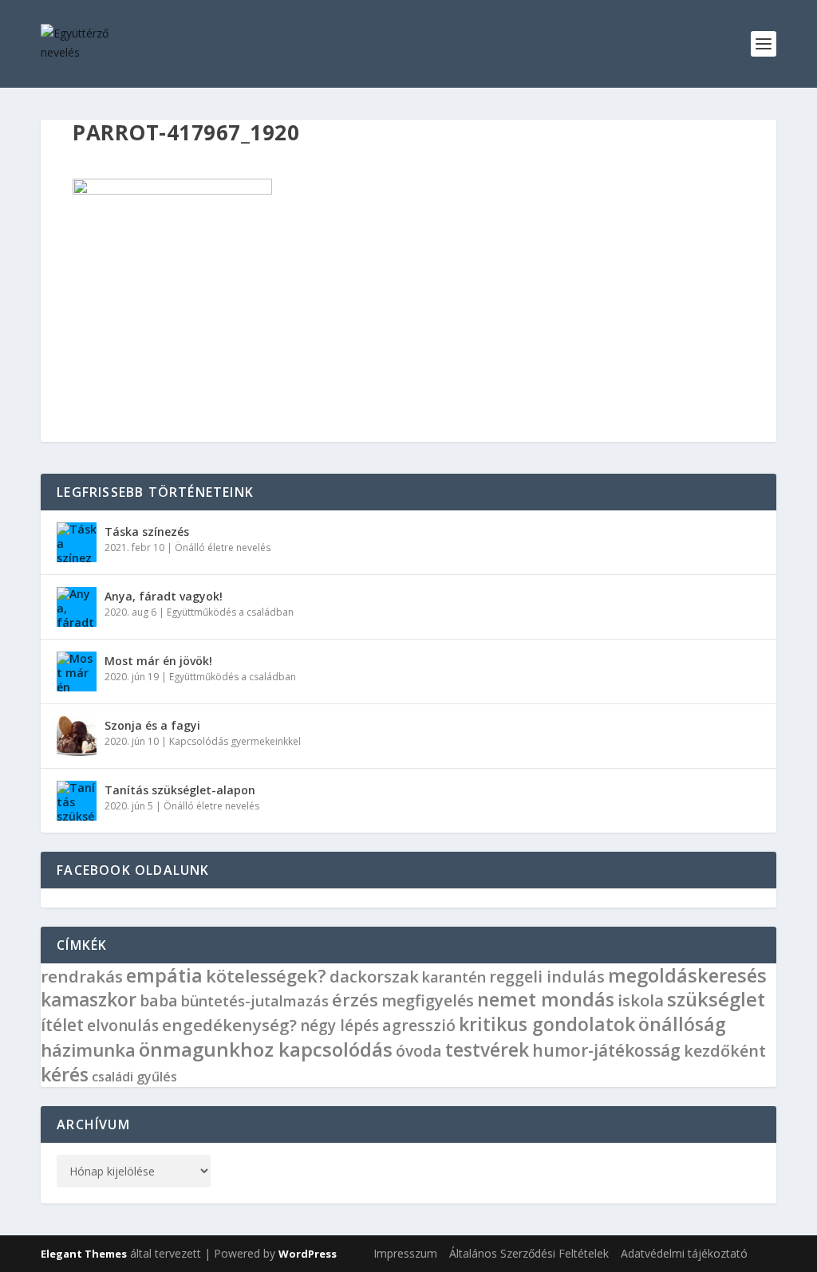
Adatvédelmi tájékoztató (684, 1253)
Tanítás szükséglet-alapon (180, 789)
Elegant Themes (84, 1253)
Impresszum (405, 1253)
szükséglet (716, 999)
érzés (355, 999)
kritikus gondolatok (547, 1024)
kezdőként (725, 1050)
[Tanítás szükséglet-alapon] (77, 801)
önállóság (682, 1024)
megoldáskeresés (687, 975)
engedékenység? (229, 1025)
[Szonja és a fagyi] (77, 736)
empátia (164, 975)
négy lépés (339, 1025)
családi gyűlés (134, 1076)
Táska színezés (147, 531)
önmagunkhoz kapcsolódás (266, 1049)
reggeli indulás (547, 976)
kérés (65, 1074)
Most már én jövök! (158, 660)
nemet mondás (545, 999)
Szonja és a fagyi (152, 725)
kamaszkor (88, 999)
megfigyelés (427, 1000)
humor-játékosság (606, 1050)
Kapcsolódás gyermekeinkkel (235, 741)
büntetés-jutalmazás (255, 1000)
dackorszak (374, 976)
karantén (454, 976)
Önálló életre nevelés (222, 547)
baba (159, 1000)
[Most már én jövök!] (77, 671)
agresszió (419, 1025)
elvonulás (123, 1025)
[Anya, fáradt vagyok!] (77, 607)
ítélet (62, 1024)
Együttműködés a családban (230, 612)
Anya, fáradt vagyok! (164, 596)
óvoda (419, 1050)
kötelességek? (266, 975)
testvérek (487, 1050)
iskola (641, 1000)
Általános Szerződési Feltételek (529, 1253)
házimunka (88, 1050)
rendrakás (82, 976)
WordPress (307, 1253)
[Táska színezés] (77, 542)
